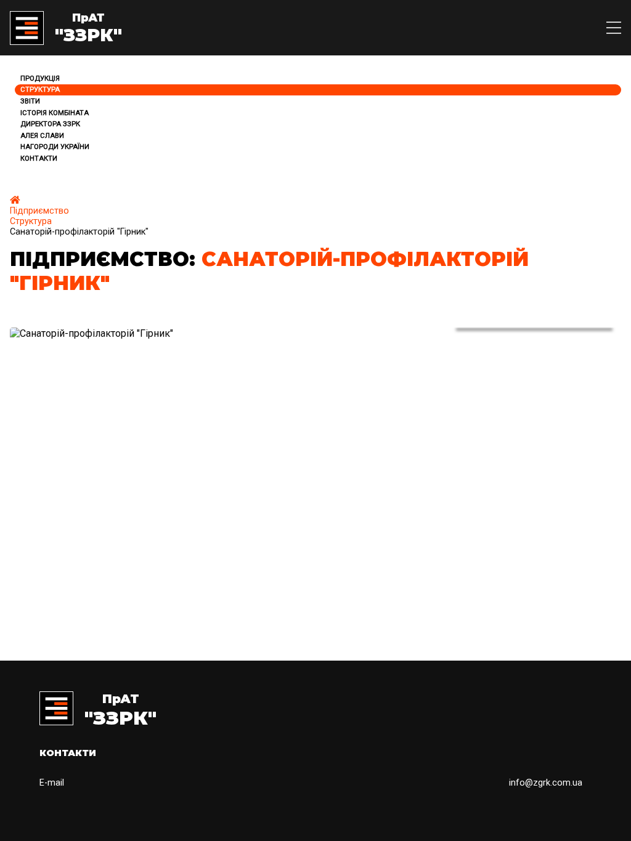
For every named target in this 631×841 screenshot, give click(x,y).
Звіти (30, 101)
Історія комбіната (54, 113)
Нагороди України (54, 147)
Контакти (38, 159)
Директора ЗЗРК (50, 124)
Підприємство (39, 211)
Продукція (40, 78)
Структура (31, 221)
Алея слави (42, 136)
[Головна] (15, 200)
